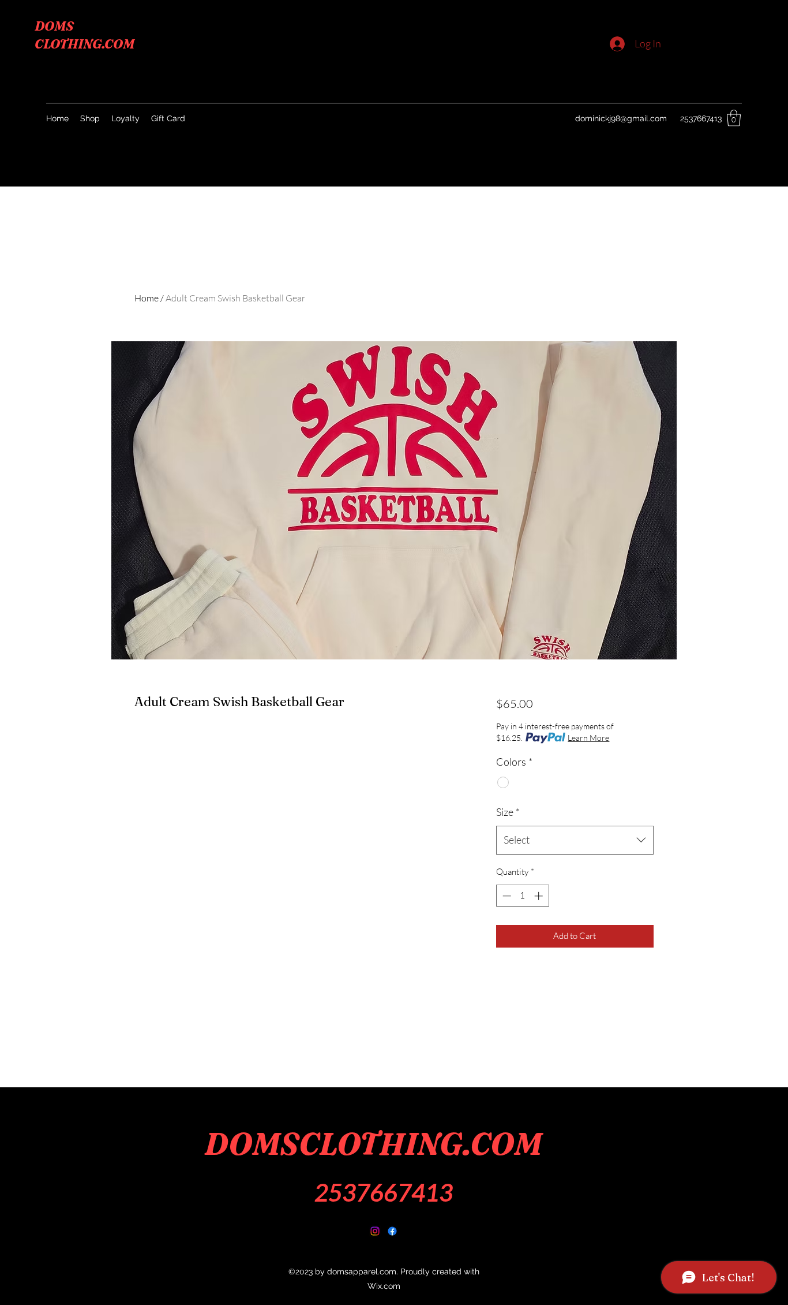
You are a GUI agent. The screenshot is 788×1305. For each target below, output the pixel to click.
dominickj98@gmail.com (621, 118)
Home (146, 298)
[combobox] (575, 840)
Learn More (588, 738)
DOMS (54, 26)
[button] (734, 118)
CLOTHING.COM (84, 44)
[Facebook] (375, 1231)
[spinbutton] (522, 896)
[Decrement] (505, 896)
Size (508, 812)
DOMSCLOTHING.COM (373, 1144)
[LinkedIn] (392, 1231)
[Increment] (539, 896)
